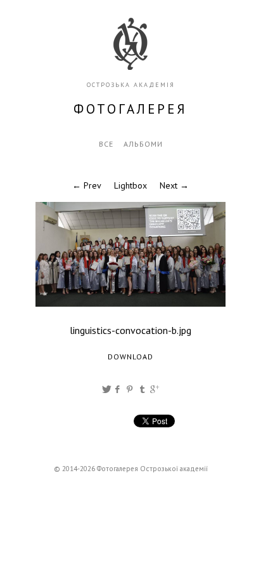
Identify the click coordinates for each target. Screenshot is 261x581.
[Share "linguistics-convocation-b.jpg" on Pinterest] (131, 389)
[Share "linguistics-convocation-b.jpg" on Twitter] (106, 389)
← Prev (86, 185)
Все (106, 144)
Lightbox (130, 185)
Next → (174, 185)
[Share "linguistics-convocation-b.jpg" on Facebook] (118, 389)
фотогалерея (130, 108)
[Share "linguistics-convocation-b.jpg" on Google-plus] (154, 389)
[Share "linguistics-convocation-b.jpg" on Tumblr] (142, 389)
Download (130, 356)
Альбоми (143, 144)
